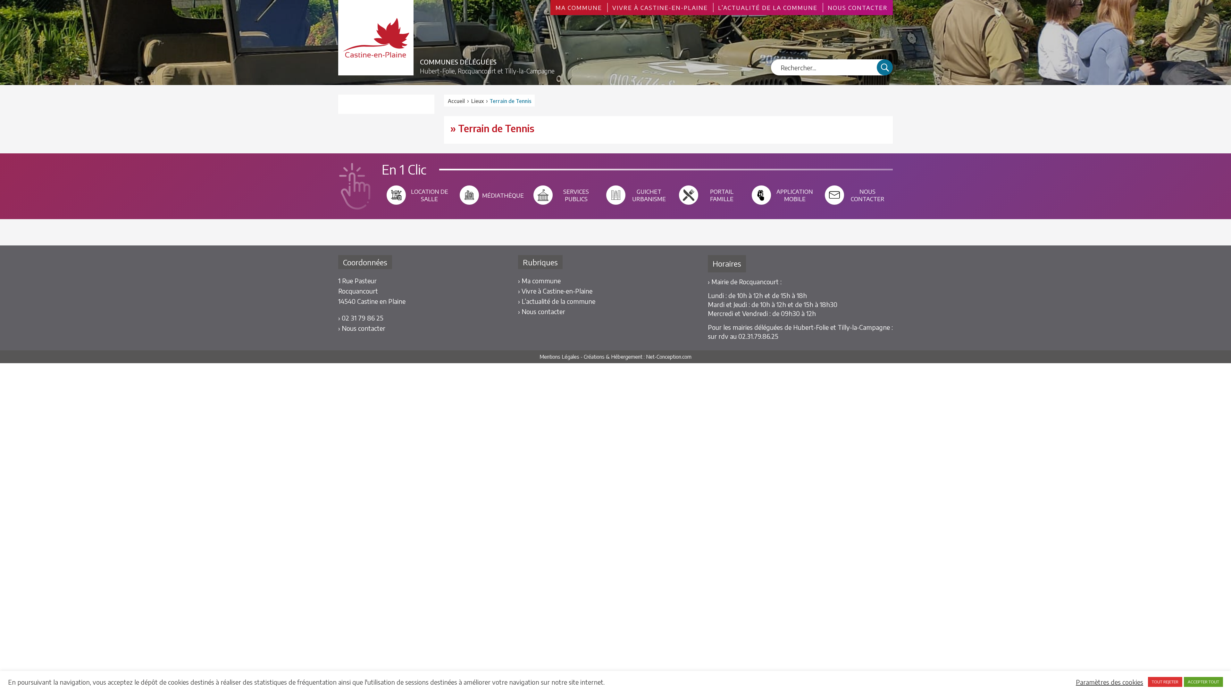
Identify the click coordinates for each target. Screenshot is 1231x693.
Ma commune (579, 7)
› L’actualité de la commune (556, 301)
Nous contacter (858, 7)
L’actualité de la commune (767, 7)
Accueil (456, 101)
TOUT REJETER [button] (1165, 681)
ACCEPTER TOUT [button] (1203, 681)
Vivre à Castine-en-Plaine (660, 7)
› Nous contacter (361, 328)
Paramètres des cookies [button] (1109, 682)
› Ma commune (539, 281)
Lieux (477, 101)
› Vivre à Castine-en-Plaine (555, 291)
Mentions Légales (559, 357)
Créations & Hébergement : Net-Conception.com (637, 357)
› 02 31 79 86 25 (360, 318)
